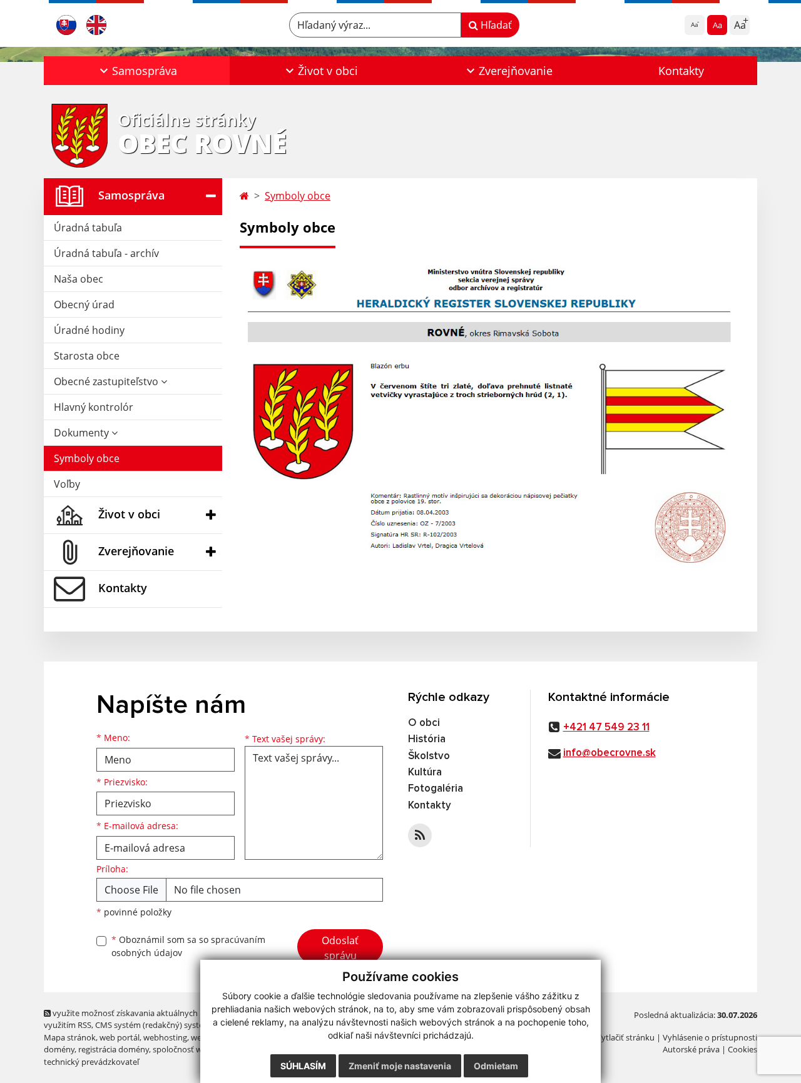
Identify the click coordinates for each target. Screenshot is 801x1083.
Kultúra (425, 772)
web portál (119, 1037)
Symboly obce (87, 458)
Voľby (67, 484)
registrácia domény (113, 1049)
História (427, 739)
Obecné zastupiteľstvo (107, 381)
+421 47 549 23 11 (606, 727)
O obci (424, 723)
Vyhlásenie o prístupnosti (710, 1037)
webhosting (165, 1037)
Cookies (742, 1049)
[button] (137, 70)
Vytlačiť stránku (625, 1037)
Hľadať (495, 25)
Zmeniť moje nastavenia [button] (400, 1065)
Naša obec (78, 279)
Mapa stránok (70, 1037)
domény (59, 1049)
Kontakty (681, 70)
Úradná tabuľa (88, 227)
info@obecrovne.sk (609, 753)
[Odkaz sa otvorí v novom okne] (420, 835)
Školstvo (429, 756)
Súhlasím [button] (303, 1065)
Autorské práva (691, 1049)
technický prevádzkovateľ (91, 1061)
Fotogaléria (435, 788)
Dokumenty (82, 433)
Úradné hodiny (89, 330)
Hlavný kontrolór (93, 407)
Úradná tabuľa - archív (106, 253)
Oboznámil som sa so (188, 946)
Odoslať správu (340, 948)
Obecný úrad (84, 304)
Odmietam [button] (496, 1065)
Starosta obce (87, 356)
